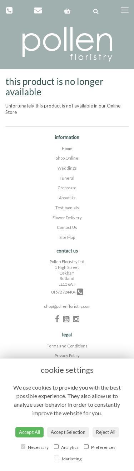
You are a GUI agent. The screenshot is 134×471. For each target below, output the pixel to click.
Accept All (29, 432)
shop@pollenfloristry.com (67, 306)
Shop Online (67, 158)
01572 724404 (64, 292)
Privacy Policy (67, 355)
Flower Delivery (67, 217)
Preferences (102, 447)
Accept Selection (68, 432)
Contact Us (67, 227)
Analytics (69, 447)
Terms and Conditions (67, 346)
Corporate (67, 187)
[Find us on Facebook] (57, 318)
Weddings (67, 168)
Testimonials (67, 207)
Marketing (71, 458)
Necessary (38, 447)
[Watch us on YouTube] (66, 318)
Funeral (67, 178)
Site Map (67, 237)
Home (67, 148)
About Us (67, 197)
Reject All (105, 432)
